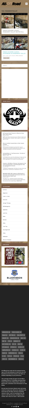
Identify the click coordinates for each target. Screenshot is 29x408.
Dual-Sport (21, 335)
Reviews (4, 219)
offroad (13, 347)
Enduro (5, 338)
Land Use (5, 213)
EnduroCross (14, 338)
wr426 (21, 359)
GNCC (23, 338)
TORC (9, 356)
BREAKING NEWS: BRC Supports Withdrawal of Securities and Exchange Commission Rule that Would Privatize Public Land (14, 175)
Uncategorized (6, 229)
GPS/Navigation (6, 206)
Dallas (4, 335)
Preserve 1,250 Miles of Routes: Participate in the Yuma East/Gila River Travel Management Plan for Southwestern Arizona (14, 164)
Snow (4, 353)
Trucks (16, 356)
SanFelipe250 (6, 350)
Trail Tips (5, 226)
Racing (21, 347)
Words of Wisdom (7, 239)
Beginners (5, 193)
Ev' (4, 55)
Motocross (6, 344)
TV (22, 356)
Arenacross (6, 332)
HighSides (5, 209)
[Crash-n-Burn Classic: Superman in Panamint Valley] (14, 43)
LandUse (17, 341)
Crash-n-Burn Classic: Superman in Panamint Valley (14, 52)
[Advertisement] (14, 83)
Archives (5, 189)
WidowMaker (13, 359)
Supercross (13, 353)
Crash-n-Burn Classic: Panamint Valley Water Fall (13, 31)
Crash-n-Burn (16, 332)
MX (14, 344)
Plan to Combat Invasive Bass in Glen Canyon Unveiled (13, 144)
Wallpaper (5, 236)
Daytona (12, 335)
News (4, 216)
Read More (6, 58)
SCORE (22, 350)
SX (3, 356)
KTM (10, 341)
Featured (13, 55)
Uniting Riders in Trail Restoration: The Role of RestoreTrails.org (14, 154)
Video (4, 233)
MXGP (20, 344)
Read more (19, 180)
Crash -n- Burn (8, 55)
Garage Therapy (7, 203)
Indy (4, 341)
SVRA (20, 353)
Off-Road (5, 347)
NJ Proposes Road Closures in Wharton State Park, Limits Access (13, 134)
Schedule (15, 350)
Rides (4, 223)
